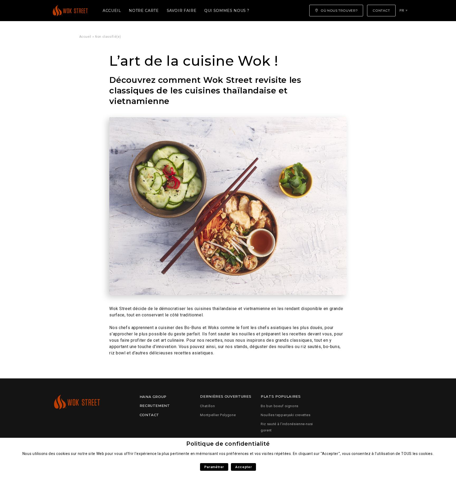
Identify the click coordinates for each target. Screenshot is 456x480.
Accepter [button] (243, 467)
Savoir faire (182, 10)
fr (402, 10)
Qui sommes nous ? (226, 10)
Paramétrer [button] (214, 467)
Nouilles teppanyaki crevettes (286, 415)
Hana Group (153, 397)
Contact (149, 415)
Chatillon (207, 406)
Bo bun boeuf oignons (279, 406)
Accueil (112, 10)
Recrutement (155, 405)
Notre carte (144, 10)
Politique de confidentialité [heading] (228, 443)
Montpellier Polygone (218, 415)
